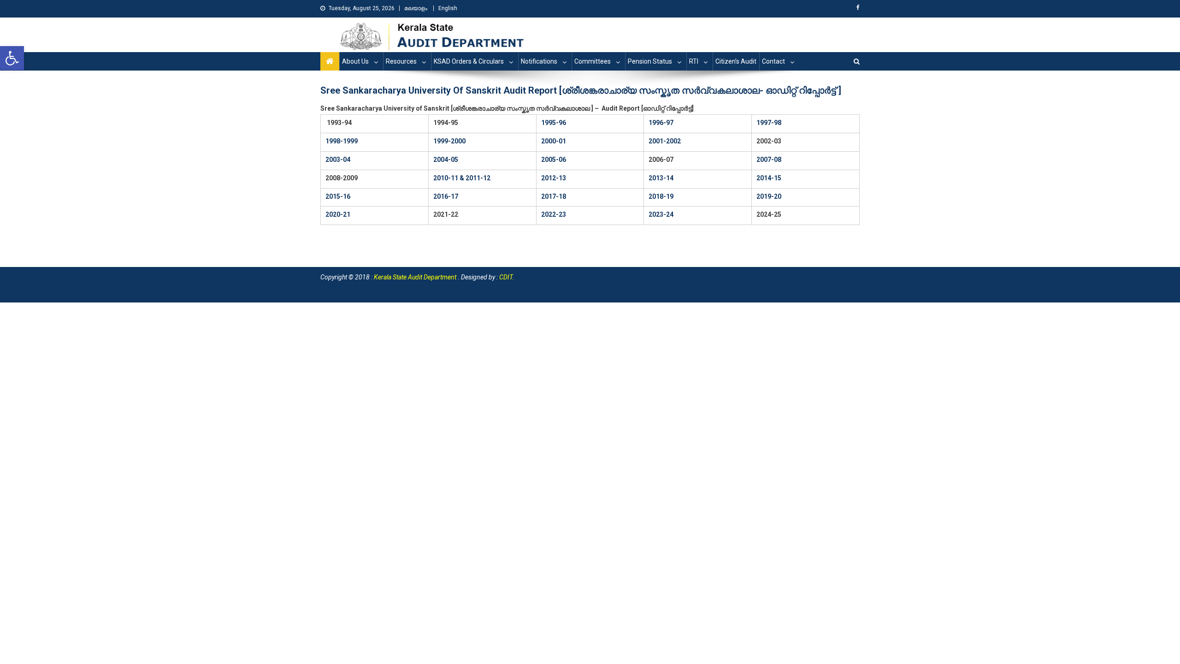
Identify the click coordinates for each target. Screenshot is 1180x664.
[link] (12, 58)
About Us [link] (355, 61)
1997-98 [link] (768, 122)
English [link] (447, 8)
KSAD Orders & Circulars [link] (469, 61)
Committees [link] (592, 61)
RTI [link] (693, 61)
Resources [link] (401, 61)
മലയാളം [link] (415, 8)
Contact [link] (773, 61)
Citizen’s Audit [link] (735, 61)
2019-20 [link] (768, 196)
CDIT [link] (506, 277)
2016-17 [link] (445, 196)
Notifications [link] (539, 61)
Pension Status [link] (650, 61)
